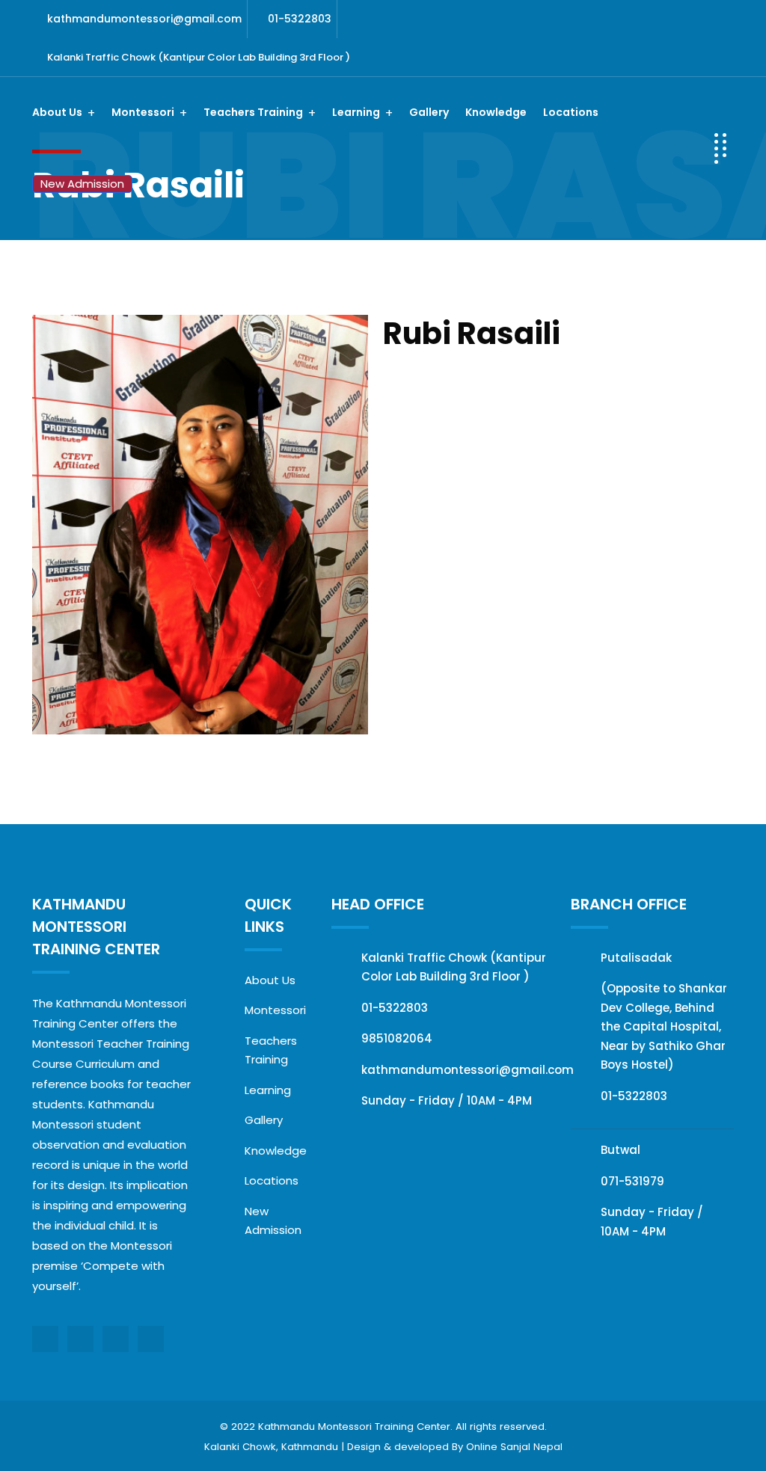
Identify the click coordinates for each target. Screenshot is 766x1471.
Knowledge (496, 112)
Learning (268, 1090)
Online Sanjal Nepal (514, 1447)
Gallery (429, 112)
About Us (270, 980)
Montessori (275, 1010)
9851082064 (396, 1038)
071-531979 (632, 1181)
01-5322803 (299, 18)
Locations (570, 112)
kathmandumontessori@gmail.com (144, 18)
